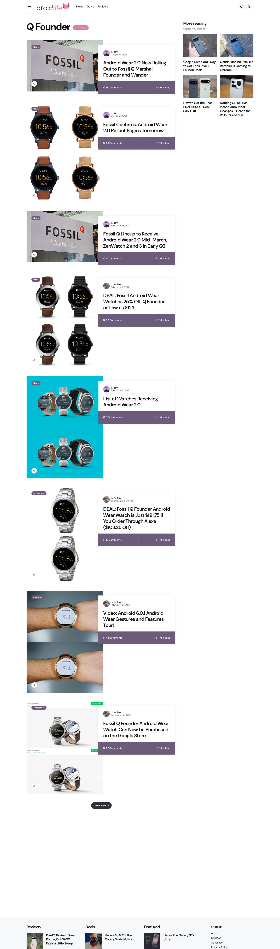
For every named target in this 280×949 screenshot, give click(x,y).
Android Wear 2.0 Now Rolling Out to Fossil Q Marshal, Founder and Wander (134, 69)
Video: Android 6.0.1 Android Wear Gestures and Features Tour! (133, 619)
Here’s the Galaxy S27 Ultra (178, 937)
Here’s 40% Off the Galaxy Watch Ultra (118, 937)
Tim (116, 51)
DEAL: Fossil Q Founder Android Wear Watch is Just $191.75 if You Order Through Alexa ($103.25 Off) (136, 518)
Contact (216, 938)
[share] (34, 84)
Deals (35, 279)
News (36, 47)
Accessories (39, 493)
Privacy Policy (219, 947)
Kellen (117, 284)
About (214, 933)
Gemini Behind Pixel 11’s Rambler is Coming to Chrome (236, 66)
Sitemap (216, 926)
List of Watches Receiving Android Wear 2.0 (130, 402)
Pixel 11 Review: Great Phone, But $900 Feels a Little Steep (61, 939)
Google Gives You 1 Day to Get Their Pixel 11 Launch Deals (199, 66)
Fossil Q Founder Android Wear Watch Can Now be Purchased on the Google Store (136, 729)
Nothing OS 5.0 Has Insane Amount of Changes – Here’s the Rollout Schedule (235, 109)
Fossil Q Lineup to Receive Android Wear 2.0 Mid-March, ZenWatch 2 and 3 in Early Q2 (135, 240)
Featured (37, 597)
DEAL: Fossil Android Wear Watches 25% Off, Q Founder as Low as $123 (133, 301)
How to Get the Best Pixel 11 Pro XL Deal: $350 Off (197, 107)
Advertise (217, 942)
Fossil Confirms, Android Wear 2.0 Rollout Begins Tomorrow (135, 127)
